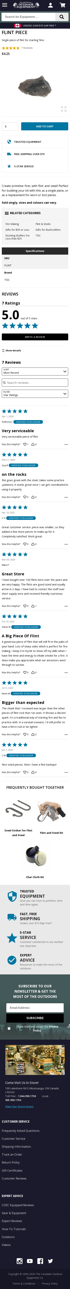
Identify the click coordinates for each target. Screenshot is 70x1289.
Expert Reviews (12, 1221)
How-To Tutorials (14, 1229)
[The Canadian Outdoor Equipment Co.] (26, 7)
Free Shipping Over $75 (29, 154)
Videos (6, 1245)
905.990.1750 (13, 1100)
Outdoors (8, 1237)
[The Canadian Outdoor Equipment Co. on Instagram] (19, 1261)
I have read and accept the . (37, 1028)
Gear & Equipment (14, 1213)
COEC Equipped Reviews (18, 1205)
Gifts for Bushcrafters (48, 229)
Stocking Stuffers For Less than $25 (17, 237)
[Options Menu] (66, 444)
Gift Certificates (12, 1170)
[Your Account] (50, 5)
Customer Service (13, 1139)
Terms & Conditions (24, 1283)
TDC (38, 235)
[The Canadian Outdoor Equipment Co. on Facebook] (40, 1261)
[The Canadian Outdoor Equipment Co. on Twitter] (50, 1261)
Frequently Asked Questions (20, 1131)
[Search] (62, 17)
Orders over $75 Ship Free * (39, 25)
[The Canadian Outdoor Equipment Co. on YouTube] (30, 1261)
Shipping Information (16, 1147)
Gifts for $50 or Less (17, 229)
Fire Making (12, 224)
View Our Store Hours (19, 1106)
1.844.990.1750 (27, 1096)
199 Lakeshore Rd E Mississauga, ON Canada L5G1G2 (32, 1090)
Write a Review (35, 337)
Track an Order (12, 1154)
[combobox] (35, 372)
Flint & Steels (43, 224)
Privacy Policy (50, 1283)
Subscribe (35, 1018)
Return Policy (11, 1162)
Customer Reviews (14, 1178)
